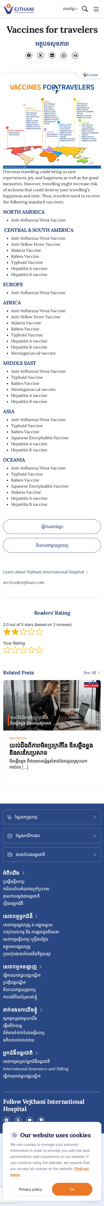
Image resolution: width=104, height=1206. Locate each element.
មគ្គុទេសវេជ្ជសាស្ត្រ (17, 946)
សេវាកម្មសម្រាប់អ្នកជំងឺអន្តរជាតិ (26, 1061)
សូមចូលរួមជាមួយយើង (20, 1018)
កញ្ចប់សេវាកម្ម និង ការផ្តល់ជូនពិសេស (31, 931)
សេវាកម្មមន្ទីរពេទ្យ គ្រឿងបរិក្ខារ (25, 939)
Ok (72, 1189)
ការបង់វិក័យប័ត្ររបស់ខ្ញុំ (20, 996)
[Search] (85, 9)
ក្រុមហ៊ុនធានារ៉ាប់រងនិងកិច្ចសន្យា (27, 953)
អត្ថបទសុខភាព (18, 738)
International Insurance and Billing (35, 1068)
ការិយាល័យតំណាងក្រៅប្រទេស (26, 888)
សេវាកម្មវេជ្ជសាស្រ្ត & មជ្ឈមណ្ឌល (28, 924)
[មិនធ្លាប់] (96, 1123)
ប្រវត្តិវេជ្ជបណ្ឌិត (14, 982)
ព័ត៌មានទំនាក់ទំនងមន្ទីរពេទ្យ (24, 1032)
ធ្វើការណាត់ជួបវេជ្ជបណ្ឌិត (22, 975)
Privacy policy (30, 1189)
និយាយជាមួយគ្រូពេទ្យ (52, 545)
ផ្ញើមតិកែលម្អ (12, 1025)
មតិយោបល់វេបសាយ (18, 1039)
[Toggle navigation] (96, 9)
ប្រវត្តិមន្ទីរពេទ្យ (13, 881)
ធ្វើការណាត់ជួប (52, 526)
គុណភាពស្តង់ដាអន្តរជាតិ (21, 896)
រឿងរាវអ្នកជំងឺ (13, 903)
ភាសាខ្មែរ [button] (69, 9)
